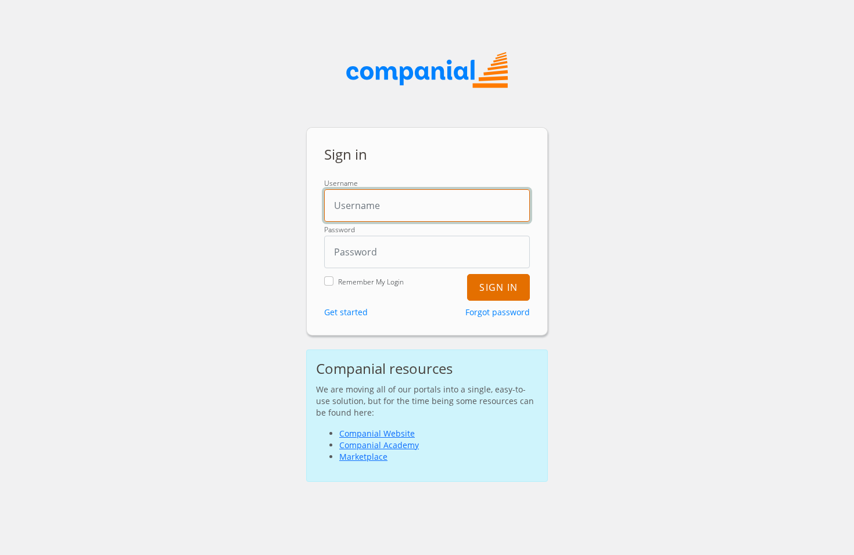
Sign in (498, 287)
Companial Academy (379, 445)
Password (339, 230)
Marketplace (363, 456)
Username (341, 183)
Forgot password (497, 312)
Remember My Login (371, 282)
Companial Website (377, 433)
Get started (346, 312)
